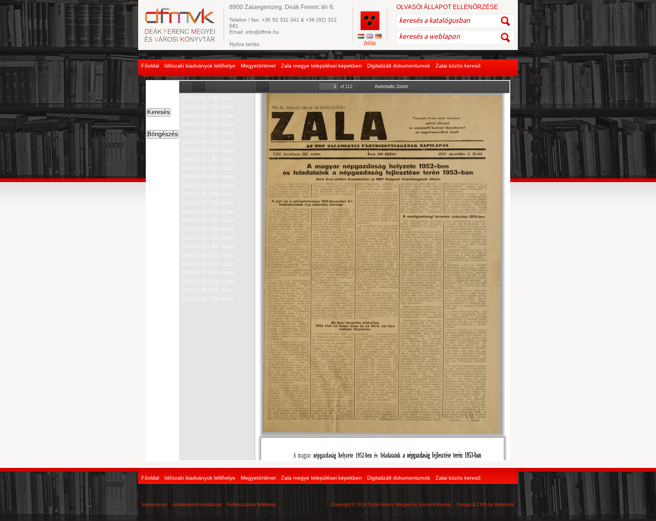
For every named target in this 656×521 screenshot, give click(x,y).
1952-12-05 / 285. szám (208, 124)
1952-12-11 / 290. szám (208, 159)
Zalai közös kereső (458, 66)
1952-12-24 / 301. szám (208, 255)
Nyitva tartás (244, 44)
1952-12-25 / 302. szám (208, 264)
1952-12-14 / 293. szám (208, 185)
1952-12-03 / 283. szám (208, 107)
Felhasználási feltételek (251, 504)
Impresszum (154, 504)
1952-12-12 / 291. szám (208, 168)
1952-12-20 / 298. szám (208, 229)
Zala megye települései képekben (321, 66)
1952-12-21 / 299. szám (208, 238)
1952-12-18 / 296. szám (208, 211)
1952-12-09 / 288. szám (208, 142)
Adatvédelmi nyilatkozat (196, 504)
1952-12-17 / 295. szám (208, 203)
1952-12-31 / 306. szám (208, 299)
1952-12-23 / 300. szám (208, 246)
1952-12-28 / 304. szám (208, 281)
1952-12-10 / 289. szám (208, 150)
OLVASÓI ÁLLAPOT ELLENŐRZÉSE (447, 7)
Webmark (504, 504)
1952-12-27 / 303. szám (208, 272)
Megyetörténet (258, 66)
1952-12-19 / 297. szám (208, 220)
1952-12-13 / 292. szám (208, 176)
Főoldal (150, 66)
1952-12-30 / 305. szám (208, 290)
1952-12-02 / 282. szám (208, 98)
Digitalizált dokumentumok (398, 66)
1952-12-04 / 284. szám (208, 115)
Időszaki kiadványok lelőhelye (199, 66)
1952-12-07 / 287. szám (208, 133)
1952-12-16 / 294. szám (208, 194)
